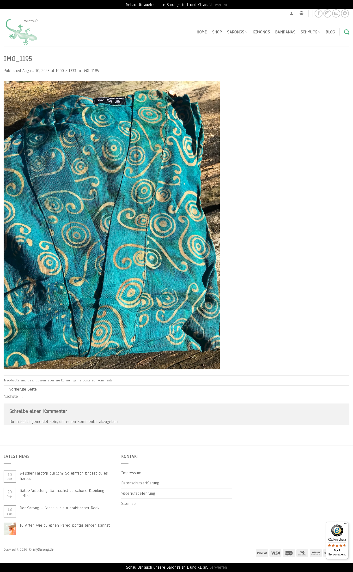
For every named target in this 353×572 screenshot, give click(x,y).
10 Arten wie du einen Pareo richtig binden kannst (65, 525)
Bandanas (285, 32)
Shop (217, 32)
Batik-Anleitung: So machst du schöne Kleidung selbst (62, 493)
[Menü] (345, 525)
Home (202, 32)
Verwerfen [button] (218, 4)
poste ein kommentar (98, 380)
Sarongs (235, 32)
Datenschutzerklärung (140, 483)
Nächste (14, 396)
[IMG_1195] (112, 224)
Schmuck (309, 32)
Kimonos (261, 32)
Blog (330, 32)
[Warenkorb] (301, 13)
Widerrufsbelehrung (138, 493)
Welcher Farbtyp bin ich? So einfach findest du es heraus (64, 475)
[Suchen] (346, 31)
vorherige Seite (20, 389)
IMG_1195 (90, 70)
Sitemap (128, 503)
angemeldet (37, 421)
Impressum (131, 473)
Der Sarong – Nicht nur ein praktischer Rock (59, 508)
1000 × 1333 (66, 70)
